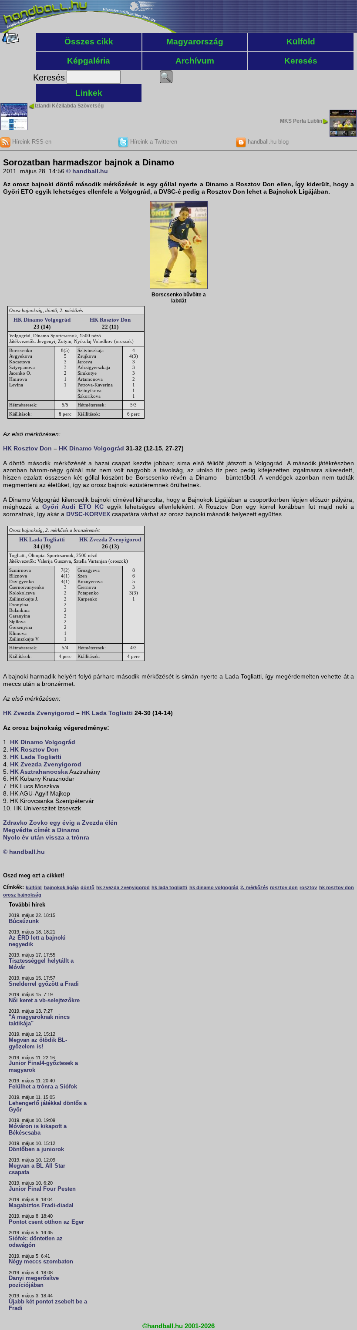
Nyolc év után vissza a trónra (46, 837)
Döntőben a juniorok (36, 1149)
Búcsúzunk (24, 921)
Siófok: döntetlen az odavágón (36, 1242)
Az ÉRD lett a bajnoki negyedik (37, 941)
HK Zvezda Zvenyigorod (110, 539)
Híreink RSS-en (30, 141)
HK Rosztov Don (110, 319)
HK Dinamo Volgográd (42, 319)
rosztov (308, 887)
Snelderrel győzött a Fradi (44, 984)
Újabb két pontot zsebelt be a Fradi (48, 1305)
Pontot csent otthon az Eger (46, 1222)
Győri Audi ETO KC (73, 506)
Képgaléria (88, 60)
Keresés (300, 60)
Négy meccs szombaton (41, 1262)
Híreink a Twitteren (152, 141)
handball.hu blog (267, 141)
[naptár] (10, 41)
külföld (34, 887)
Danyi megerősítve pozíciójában (34, 1281)
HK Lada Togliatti (42, 539)
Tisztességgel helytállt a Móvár (41, 964)
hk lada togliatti (169, 887)
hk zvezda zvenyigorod (122, 887)
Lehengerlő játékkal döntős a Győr (48, 1106)
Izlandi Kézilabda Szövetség (69, 106)
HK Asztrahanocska (39, 771)
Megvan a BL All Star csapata (37, 1169)
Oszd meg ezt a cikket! (33, 876)
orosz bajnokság (22, 894)
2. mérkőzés (254, 887)
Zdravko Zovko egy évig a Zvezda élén (60, 822)
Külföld (300, 41)
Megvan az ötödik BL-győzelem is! (38, 1043)
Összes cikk (88, 41)
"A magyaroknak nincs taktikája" (39, 1020)
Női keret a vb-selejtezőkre (44, 1001)
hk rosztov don (336, 887)
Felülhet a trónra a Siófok (43, 1087)
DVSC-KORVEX (88, 514)
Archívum (194, 60)
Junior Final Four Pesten (42, 1189)
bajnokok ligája (61, 887)
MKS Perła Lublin (301, 121)
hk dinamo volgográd (214, 887)
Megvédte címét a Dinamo (41, 829)
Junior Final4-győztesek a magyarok (43, 1066)
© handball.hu (87, 171)
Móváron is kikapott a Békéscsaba (38, 1129)
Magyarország (194, 41)
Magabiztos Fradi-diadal (41, 1205)
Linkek (88, 92)
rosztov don (284, 887)
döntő (87, 887)
